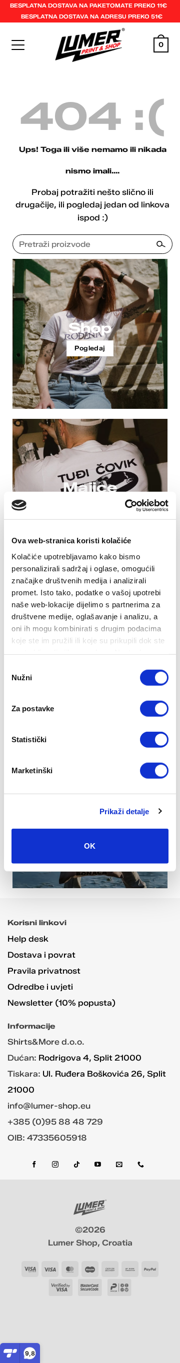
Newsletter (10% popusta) (62, 1003)
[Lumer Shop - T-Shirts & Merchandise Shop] (90, 44)
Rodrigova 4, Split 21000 (90, 1058)
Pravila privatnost (44, 971)
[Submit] (160, 244)
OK (90, 846)
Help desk (28, 939)
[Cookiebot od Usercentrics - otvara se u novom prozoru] (127, 505)
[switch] (154, 709)
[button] (18, 45)
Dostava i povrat (42, 955)
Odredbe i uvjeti (40, 987)
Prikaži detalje (125, 811)
